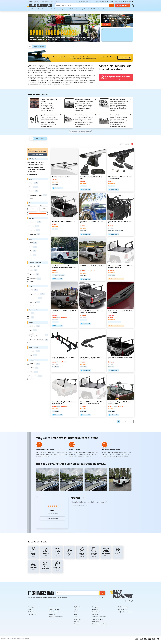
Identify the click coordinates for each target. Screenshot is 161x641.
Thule (75, 612)
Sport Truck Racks (92, 9)
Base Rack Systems (32, 9)
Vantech (76, 621)
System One (77, 619)
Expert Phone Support (115, 2)
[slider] (28, 213)
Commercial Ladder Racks (71, 9)
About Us (30, 609)
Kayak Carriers (96, 612)
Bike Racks (41, 9)
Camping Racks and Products (52, 9)
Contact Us (31, 612)
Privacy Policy (52, 614)
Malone (76, 616)
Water (114, 9)
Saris (75, 614)
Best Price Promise (54, 612)
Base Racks (95, 609)
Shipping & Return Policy (56, 616)
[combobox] (121, 144)
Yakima (76, 609)
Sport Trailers (96, 621)
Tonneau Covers (102, 9)
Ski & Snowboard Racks (99, 616)
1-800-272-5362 (123, 609)
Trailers (109, 9)
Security (81, 9)
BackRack (76, 624)
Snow (85, 9)
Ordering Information (54, 609)
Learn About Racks (100, 2)
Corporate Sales (32, 614)
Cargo (62, 9)
